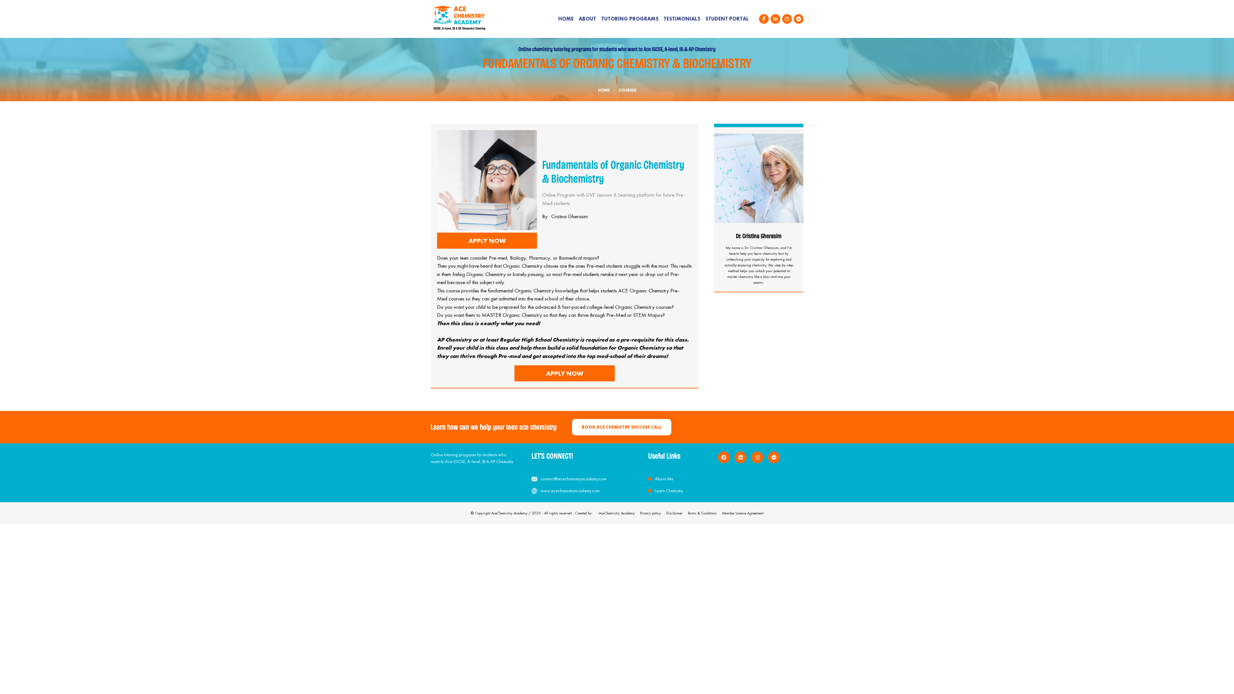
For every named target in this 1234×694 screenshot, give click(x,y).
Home (566, 18)
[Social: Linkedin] (775, 19)
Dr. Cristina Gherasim (759, 236)
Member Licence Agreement (743, 513)
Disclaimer (674, 513)
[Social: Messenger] (798, 19)
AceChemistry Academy (617, 513)
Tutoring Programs (629, 18)
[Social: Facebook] (764, 19)
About (587, 18)
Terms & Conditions (702, 513)
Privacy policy (650, 513)
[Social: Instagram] (787, 19)
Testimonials (682, 18)
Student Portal (727, 18)
